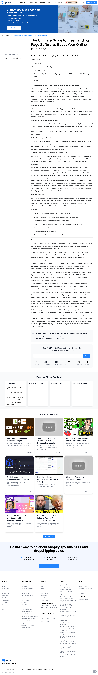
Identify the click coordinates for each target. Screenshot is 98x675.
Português (29, 669)
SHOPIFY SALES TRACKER (47, 584)
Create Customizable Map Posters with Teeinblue (67, 623)
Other (42, 610)
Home (2, 35)
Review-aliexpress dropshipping (28, 618)
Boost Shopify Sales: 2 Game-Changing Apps (66, 608)
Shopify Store (5, 602)
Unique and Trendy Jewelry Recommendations (14, 388)
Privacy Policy (82, 584)
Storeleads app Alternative (27, 598)
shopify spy (24, 602)
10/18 (54, 621)
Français (45, 669)
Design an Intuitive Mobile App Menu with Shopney (68, 636)
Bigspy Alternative (25, 623)
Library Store (5, 595)
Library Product (5, 591)
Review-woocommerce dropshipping (29, 616)
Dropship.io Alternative (26, 609)
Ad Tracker (4, 586)
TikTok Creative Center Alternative (29, 591)
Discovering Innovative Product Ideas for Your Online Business (67, 640)
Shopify (7, 35)
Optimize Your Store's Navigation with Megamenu (67, 633)
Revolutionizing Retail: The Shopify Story (67, 584)
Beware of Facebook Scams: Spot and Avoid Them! (67, 629)
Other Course (44, 595)
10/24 (48, 618)
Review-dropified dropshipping (28, 614)
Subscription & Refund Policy (85, 588)
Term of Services (83, 586)
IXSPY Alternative (25, 600)
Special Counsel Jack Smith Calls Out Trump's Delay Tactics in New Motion (67, 593)
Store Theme (5, 604)
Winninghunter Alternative (27, 595)
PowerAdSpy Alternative (26, 630)
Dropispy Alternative (26, 627)
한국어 (19, 669)
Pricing (50, 2)
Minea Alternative (25, 604)
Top (95, 671)
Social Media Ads (44, 593)
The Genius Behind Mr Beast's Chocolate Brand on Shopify (67, 604)
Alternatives (24, 586)
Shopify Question (44, 598)
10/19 (48, 621)
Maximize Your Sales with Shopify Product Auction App (67, 616)
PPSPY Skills (5, 607)
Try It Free (14, 28)
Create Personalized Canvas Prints (68, 626)
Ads (3, 584)
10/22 (42, 621)
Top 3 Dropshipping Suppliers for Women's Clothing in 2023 (15, 398)
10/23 (54, 618)
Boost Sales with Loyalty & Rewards (68, 643)
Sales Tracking (5, 588)
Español (35, 669)
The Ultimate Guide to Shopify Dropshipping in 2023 (14, 403)
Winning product (44, 600)
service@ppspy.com (83, 599)
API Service (58, 2)
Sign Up (87, 356)
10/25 (42, 618)
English (4, 669)
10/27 (48, 616)
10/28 (42, 616)
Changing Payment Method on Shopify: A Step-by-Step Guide (67, 597)
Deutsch (40, 669)
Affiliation (81, 591)
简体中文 (9, 669)
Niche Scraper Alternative (27, 588)
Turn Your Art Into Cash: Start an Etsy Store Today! (15, 393)
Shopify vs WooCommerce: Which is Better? (68, 601)
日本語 (23, 669)
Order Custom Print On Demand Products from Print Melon (67, 588)
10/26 (54, 616)
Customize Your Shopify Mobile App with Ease (68, 655)
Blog (42, 586)
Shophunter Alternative (26, 611)
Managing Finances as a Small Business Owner (67, 619)
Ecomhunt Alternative (26, 593)
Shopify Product (5, 593)
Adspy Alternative (25, 607)
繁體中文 (14, 669)
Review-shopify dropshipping (28, 620)
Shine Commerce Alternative (27, 625)
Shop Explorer (5, 598)
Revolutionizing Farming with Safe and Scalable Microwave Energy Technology (67, 647)
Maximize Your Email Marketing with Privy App (68, 651)
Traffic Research (6, 600)
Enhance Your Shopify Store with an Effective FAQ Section (68, 612)
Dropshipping (44, 591)
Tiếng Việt (50, 669)
